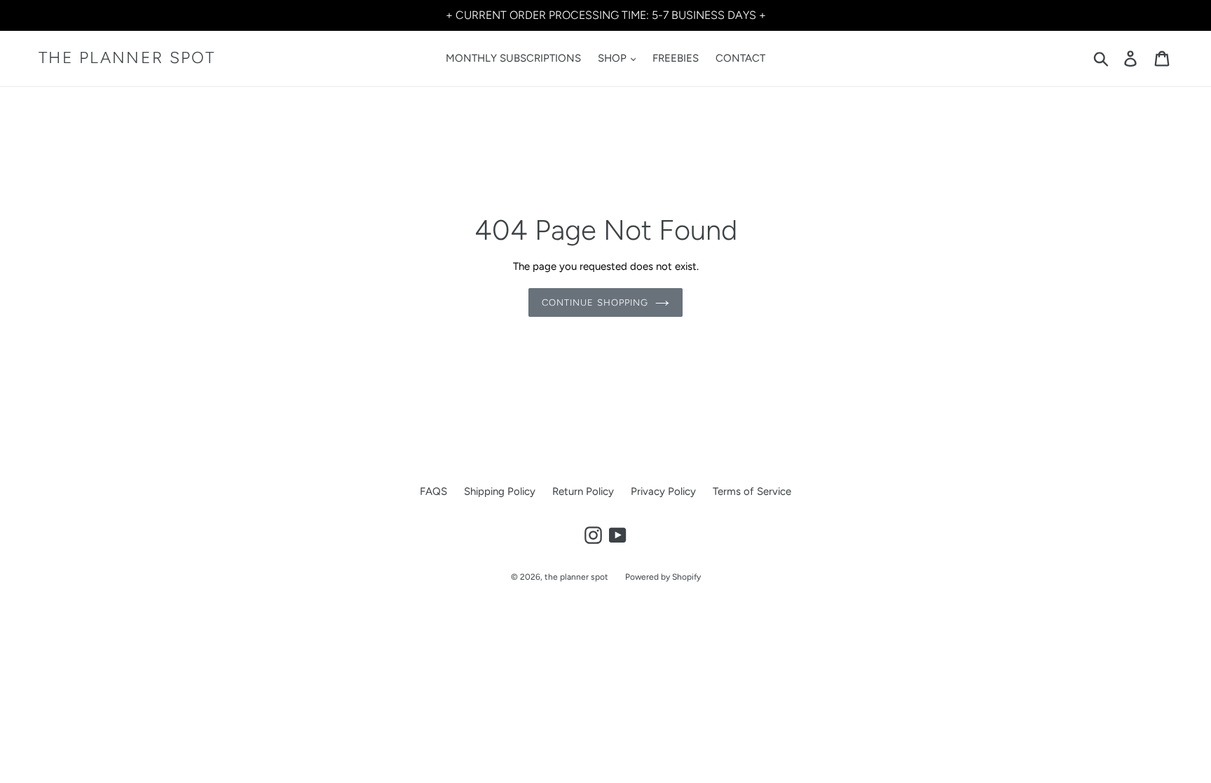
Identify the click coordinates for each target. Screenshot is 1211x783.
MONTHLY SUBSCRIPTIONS (513, 58)
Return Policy (583, 491)
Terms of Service (752, 491)
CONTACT (740, 58)
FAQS (433, 491)
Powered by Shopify (663, 577)
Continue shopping (595, 302)
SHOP (613, 58)
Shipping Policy (499, 491)
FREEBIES (675, 58)
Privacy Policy (663, 491)
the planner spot (127, 57)
